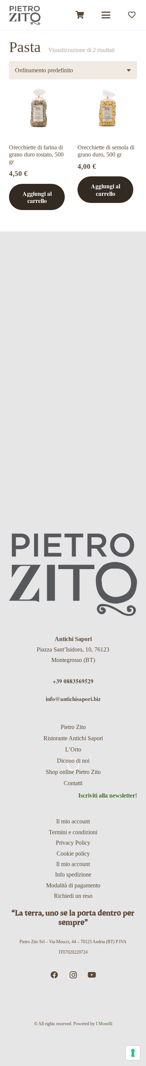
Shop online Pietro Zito (73, 772)
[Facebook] (54, 975)
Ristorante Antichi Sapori (73, 738)
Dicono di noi (73, 760)
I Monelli (104, 1023)
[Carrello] (80, 15)
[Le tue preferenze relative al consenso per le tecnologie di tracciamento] (133, 1053)
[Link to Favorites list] (132, 15)
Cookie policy (73, 853)
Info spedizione (73, 874)
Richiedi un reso (73, 896)
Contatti (73, 783)
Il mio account (73, 821)
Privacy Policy (73, 842)
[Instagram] (73, 975)
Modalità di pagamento (73, 885)
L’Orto (73, 749)
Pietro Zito (73, 727)
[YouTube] (91, 975)
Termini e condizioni (73, 832)
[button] (106, 14)
